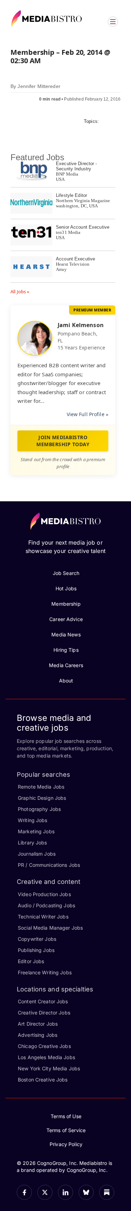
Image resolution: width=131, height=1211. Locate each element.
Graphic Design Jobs (42, 798)
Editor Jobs (31, 961)
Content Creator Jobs (43, 1001)
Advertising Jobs (37, 1035)
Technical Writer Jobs (43, 917)
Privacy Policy (66, 1144)
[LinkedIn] (65, 1192)
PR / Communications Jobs (49, 865)
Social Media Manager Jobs (50, 928)
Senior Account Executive (82, 227)
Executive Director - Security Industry (76, 166)
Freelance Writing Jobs (45, 972)
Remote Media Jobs (41, 787)
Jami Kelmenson (81, 325)
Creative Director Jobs (44, 1013)
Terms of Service (66, 1130)
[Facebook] (24, 1192)
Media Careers (66, 665)
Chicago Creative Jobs (44, 1046)
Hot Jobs (66, 588)
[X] (44, 1192)
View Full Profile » (87, 414)
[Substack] (106, 1192)
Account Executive (75, 258)
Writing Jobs (33, 820)
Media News (65, 634)
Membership (65, 604)
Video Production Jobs (44, 894)
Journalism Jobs (37, 854)
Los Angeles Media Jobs (46, 1057)
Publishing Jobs (36, 950)
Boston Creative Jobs (43, 1080)
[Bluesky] (86, 1192)
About (66, 681)
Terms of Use (66, 1116)
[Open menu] (112, 21)
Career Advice (66, 619)
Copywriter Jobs (37, 939)
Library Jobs (32, 843)
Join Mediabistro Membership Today (62, 441)
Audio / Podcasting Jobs (46, 905)
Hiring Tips (65, 650)
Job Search (66, 573)
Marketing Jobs (36, 831)
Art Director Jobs (38, 1024)
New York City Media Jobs (49, 1068)
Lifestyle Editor (71, 195)
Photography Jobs (39, 809)
